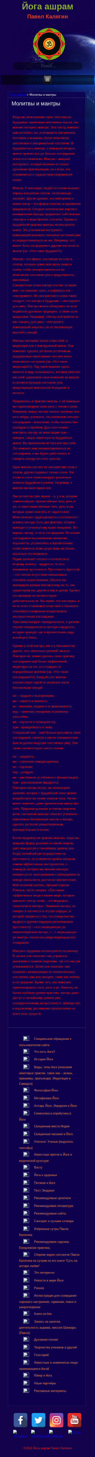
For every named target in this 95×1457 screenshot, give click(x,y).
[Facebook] (20, 1420)
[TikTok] (74, 1437)
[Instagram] (56, 1420)
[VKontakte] (20, 1437)
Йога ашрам (47, 6)
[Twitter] (38, 1420)
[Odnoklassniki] (38, 1437)
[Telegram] (56, 1437)
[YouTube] (74, 1420)
